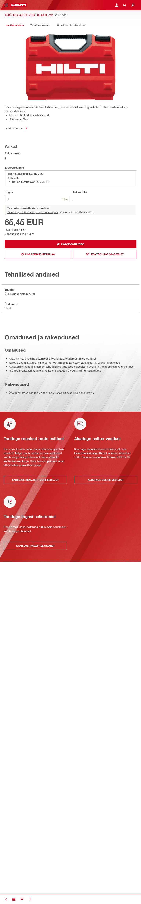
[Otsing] (133, 5)
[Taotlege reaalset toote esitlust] (14, 899)
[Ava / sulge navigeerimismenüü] (6, 5)
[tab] (15, 25)
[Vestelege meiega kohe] (22, 899)
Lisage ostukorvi (72, 244)
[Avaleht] (18, 5)
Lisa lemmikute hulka (40, 254)
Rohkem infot (13, 128)
